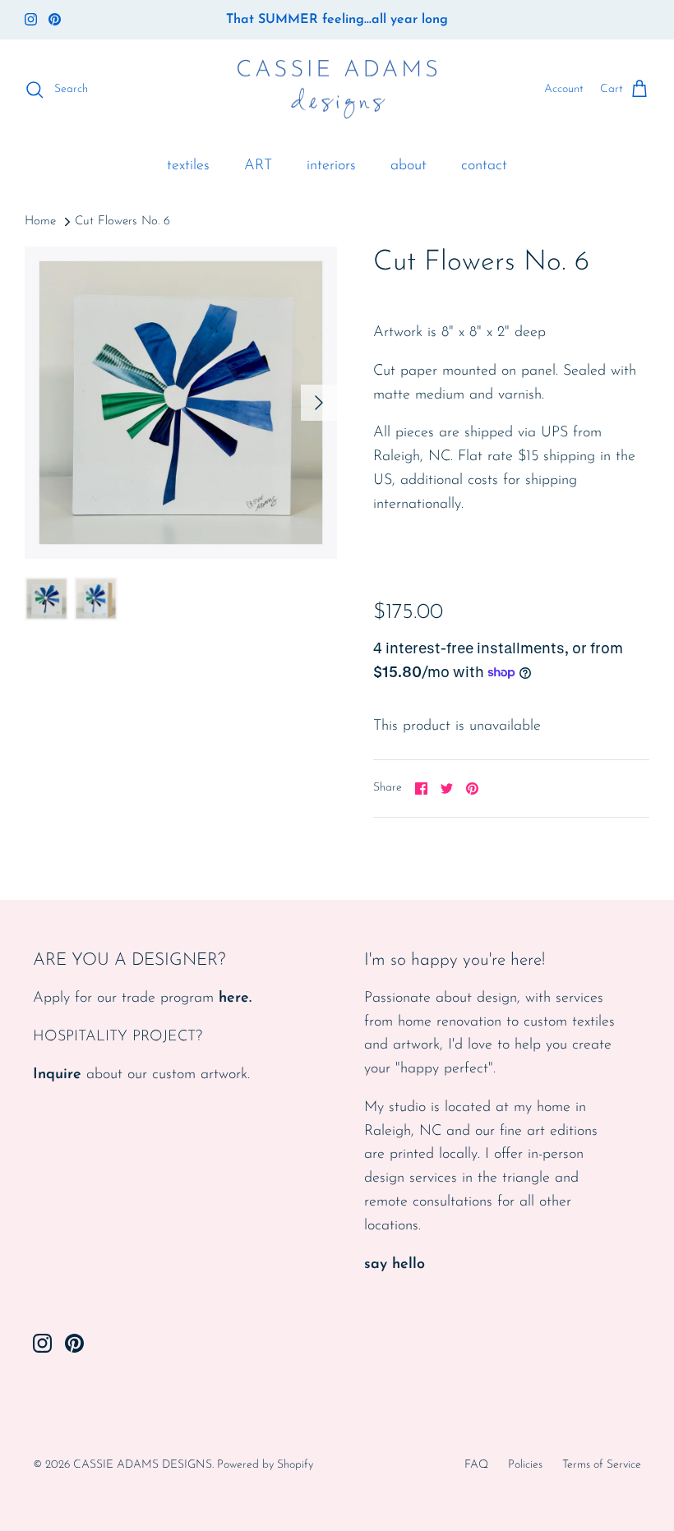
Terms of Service (601, 1465)
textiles (188, 166)
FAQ (476, 1465)
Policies (525, 1465)
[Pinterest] (54, 19)
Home (40, 221)
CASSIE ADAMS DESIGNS (142, 1465)
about (408, 166)
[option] (181, 403)
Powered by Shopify (265, 1465)
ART (258, 166)
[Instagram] (31, 19)
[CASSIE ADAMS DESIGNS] (337, 90)
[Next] (319, 403)
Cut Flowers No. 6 (122, 221)
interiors (331, 166)
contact (484, 166)
